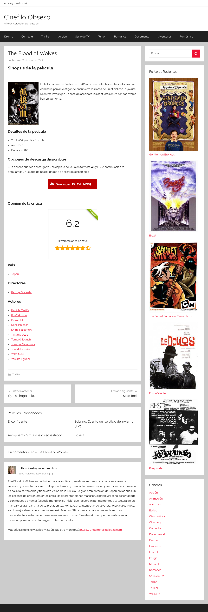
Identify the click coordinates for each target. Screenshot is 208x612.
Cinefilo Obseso (27, 17)
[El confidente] (173, 388)
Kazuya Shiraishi (21, 292)
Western (154, 593)
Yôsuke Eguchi (20, 359)
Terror (102, 36)
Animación (156, 498)
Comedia (27, 36)
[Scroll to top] (202, 606)
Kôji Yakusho (19, 315)
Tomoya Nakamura (23, 344)
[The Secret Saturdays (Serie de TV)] (173, 311)
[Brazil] (173, 230)
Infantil (153, 552)
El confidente (17, 421)
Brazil (152, 235)
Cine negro (156, 522)
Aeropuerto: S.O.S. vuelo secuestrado (35, 435)
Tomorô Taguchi (21, 339)
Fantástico (186, 36)
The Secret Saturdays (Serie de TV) (171, 316)
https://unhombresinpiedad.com (101, 529)
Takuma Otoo (19, 334)
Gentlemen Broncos (162, 154)
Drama (8, 36)
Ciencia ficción (158, 516)
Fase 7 (79, 435)
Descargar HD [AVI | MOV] (73, 184)
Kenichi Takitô (20, 310)
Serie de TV (82, 36)
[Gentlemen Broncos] (173, 149)
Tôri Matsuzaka (20, 349)
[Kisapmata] (173, 463)
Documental (142, 36)
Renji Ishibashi (20, 324)
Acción (62, 36)
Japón (15, 274)
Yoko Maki (17, 354)
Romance (120, 36)
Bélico (153, 510)
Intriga (153, 558)
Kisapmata (155, 468)
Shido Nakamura (21, 329)
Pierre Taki (17, 320)
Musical (154, 564)
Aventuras (164, 36)
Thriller (45, 36)
